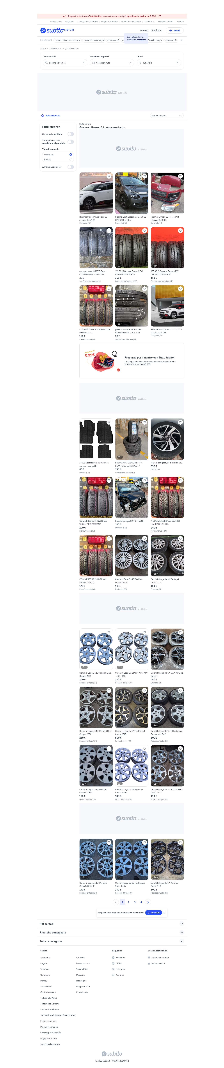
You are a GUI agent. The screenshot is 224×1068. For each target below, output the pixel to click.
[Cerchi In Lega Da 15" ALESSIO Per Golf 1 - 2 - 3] (167, 773)
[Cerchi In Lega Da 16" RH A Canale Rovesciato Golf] (167, 714)
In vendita (48, 154)
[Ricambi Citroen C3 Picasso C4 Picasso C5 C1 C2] (167, 198)
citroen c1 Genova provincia (67, 40)
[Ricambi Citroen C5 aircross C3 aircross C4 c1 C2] (96, 198)
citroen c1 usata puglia (94, 40)
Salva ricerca (52, 115)
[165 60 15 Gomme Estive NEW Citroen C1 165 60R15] (132, 255)
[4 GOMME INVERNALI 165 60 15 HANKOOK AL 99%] (167, 504)
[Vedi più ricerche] (181, 40)
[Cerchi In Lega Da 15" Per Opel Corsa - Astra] (132, 773)
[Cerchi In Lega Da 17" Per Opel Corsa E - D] (167, 866)
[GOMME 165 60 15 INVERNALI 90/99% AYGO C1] (96, 563)
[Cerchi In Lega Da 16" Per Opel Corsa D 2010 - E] (96, 866)
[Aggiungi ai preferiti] (109, 176)
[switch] (71, 134)
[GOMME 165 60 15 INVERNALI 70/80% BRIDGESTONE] (96, 504)
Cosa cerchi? (49, 56)
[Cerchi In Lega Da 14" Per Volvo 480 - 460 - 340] (132, 656)
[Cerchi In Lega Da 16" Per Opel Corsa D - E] (167, 563)
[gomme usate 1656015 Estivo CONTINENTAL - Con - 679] (132, 313)
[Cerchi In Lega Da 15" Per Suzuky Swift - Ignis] (132, 866)
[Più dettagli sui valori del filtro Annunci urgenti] (60, 166)
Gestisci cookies (48, 992)
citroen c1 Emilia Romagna (150, 40)
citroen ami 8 (113, 40)
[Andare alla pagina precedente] (116, 902)
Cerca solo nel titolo (52, 134)
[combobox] (65, 62)
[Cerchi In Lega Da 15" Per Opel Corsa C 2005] (96, 773)
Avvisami (155, 912)
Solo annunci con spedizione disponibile (53, 141)
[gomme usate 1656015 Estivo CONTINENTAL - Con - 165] (96, 255)
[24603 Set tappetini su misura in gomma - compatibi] (96, 446)
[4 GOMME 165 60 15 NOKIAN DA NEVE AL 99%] (96, 313)
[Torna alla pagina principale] (57, 30)
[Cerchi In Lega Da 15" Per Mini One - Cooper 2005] (96, 656)
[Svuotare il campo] (83, 62)
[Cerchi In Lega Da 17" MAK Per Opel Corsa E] (167, 656)
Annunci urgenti (50, 166)
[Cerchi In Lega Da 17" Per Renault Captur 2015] (132, 714)
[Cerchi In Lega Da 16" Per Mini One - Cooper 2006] (96, 714)
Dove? (140, 56)
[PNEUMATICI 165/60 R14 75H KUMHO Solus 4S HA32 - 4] (132, 446)
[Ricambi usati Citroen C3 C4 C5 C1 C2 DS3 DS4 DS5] (132, 198)
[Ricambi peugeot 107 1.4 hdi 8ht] (132, 504)
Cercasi (47, 159)
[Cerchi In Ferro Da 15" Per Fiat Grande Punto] (132, 563)
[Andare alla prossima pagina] (148, 902)
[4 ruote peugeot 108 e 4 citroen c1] (167, 446)
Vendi (177, 30)
